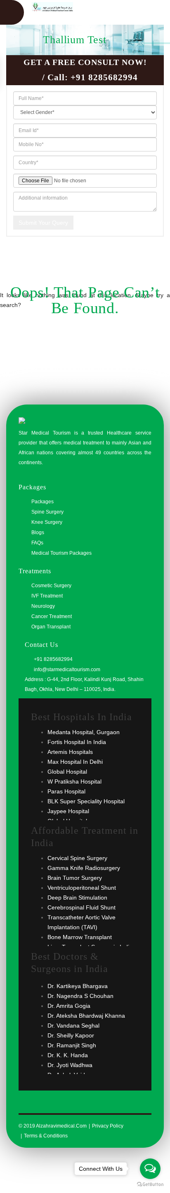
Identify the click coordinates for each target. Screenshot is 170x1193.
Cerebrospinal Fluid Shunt (81, 907)
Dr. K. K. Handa (67, 1055)
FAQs (37, 543)
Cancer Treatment (51, 616)
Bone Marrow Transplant (79, 937)
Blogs (37, 532)
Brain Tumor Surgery (74, 877)
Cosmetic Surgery (51, 585)
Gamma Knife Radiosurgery (83, 868)
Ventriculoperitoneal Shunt (81, 887)
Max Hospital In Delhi (75, 761)
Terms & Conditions (46, 1136)
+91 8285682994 (104, 77)
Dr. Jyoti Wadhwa (69, 1065)
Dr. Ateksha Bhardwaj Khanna (86, 1015)
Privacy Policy (107, 1126)
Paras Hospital (66, 791)
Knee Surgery (46, 522)
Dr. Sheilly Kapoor (70, 1035)
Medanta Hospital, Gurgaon (83, 732)
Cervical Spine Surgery (77, 858)
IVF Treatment (47, 596)
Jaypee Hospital (68, 811)
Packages (42, 502)
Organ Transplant (51, 627)
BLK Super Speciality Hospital (86, 801)
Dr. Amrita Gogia (68, 1005)
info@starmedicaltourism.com (66, 669)
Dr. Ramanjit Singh (71, 1045)
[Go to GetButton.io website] (150, 1184)
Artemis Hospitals (70, 752)
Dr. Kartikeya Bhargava (77, 986)
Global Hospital (67, 771)
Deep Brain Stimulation (77, 897)
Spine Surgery (47, 512)
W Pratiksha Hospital (74, 781)
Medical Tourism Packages (61, 553)
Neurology (43, 606)
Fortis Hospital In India (76, 742)
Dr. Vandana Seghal (73, 1025)
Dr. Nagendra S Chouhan (80, 996)
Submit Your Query (43, 222)
